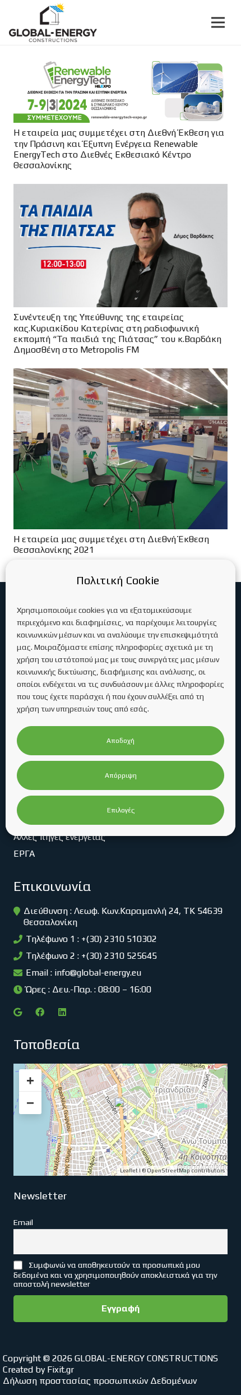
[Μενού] (218, 22)
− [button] (30, 1102)
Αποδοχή (120, 741)
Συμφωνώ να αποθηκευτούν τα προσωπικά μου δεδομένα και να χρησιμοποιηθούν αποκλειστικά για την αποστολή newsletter (115, 1274)
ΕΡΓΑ (24, 853)
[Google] (17, 1012)
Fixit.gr (60, 1369)
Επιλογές (121, 810)
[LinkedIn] (62, 1012)
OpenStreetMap (168, 1170)
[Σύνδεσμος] (53, 22)
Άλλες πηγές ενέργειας (59, 837)
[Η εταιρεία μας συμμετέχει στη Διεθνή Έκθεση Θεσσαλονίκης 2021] (120, 376)
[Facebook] (40, 1012)
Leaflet (129, 1170)
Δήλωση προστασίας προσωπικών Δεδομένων (100, 1380)
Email (23, 1222)
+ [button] (30, 1080)
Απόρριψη (121, 775)
